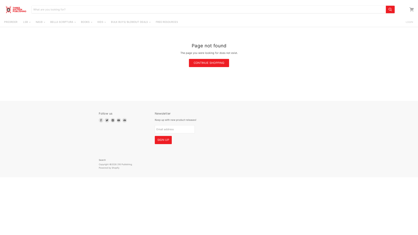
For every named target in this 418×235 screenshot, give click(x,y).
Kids (100, 22)
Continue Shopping (209, 62)
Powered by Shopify (109, 167)
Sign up (163, 139)
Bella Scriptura (62, 22)
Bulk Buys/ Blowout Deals (130, 22)
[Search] (390, 9)
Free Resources (167, 22)
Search (102, 160)
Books (85, 22)
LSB (26, 22)
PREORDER (10, 22)
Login (409, 22)
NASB (39, 22)
